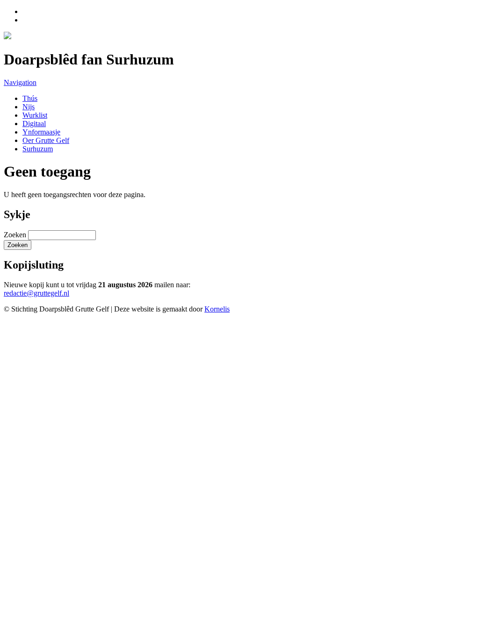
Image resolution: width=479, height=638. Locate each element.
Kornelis (217, 309)
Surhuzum (37, 149)
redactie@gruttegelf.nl (36, 293)
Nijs (28, 107)
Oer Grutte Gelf (45, 140)
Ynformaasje (41, 132)
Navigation (20, 82)
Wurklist (34, 115)
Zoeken (16, 235)
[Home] (7, 37)
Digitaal (34, 124)
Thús (29, 98)
